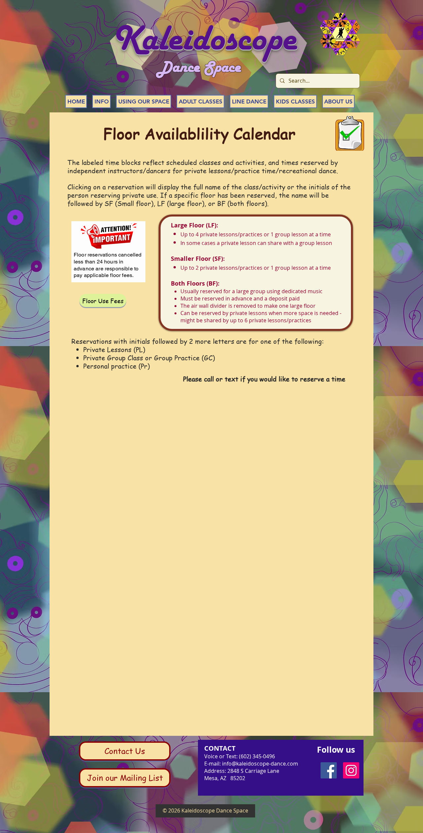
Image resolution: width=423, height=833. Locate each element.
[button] (101, 101)
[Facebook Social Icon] (329, 770)
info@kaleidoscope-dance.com (260, 763)
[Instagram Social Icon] (351, 770)
